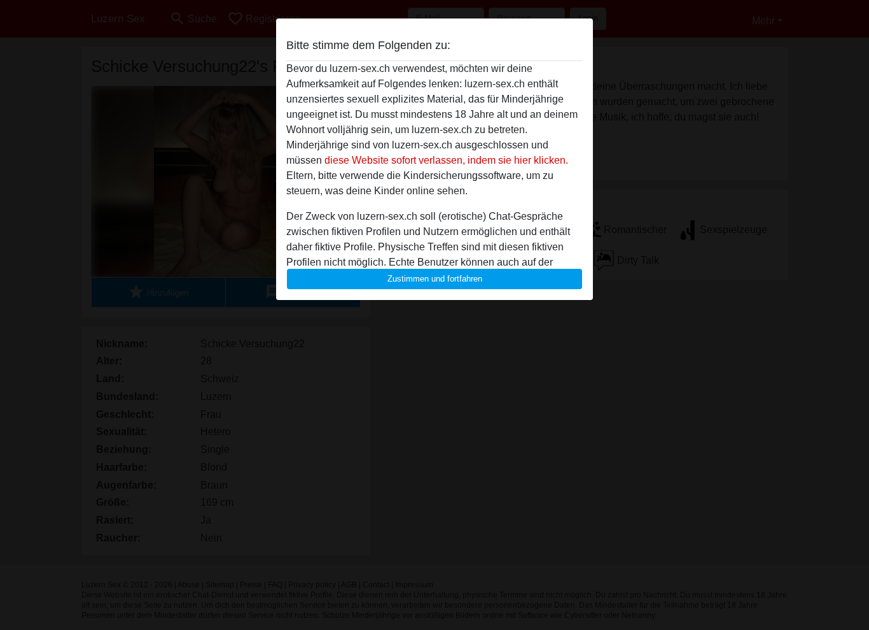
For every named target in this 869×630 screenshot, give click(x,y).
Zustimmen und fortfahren (434, 278)
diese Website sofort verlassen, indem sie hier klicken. (446, 160)
